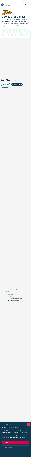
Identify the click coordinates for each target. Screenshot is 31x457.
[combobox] (14, 42)
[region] (15, 439)
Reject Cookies (8, 451)
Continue (6, 442)
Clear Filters (4, 87)
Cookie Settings (8, 447)
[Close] (28, 424)
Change (14, 80)
